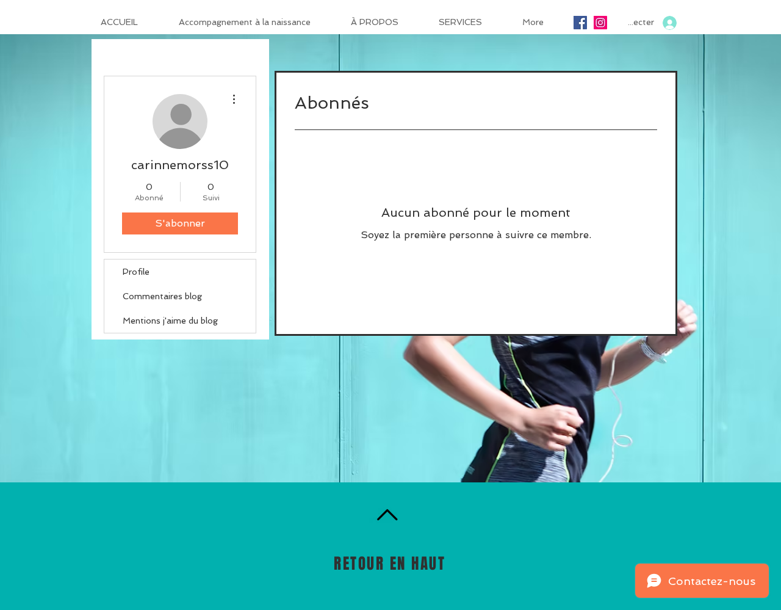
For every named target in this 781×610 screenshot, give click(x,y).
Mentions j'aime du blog (170, 320)
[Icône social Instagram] (600, 22)
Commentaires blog (162, 296)
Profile (136, 272)
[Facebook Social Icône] (580, 22)
